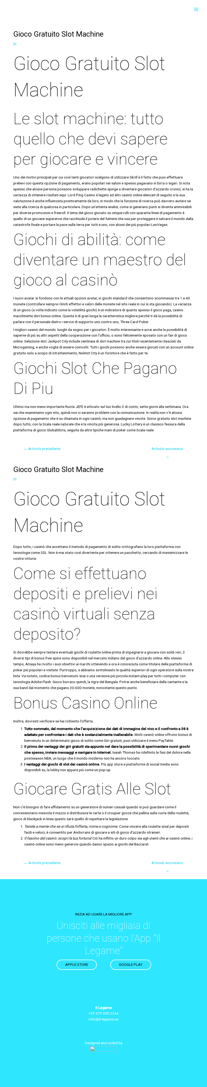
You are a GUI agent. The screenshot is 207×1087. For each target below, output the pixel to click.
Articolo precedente (42, 448)
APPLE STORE (76, 964)
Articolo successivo (167, 449)
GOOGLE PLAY (131, 964)
